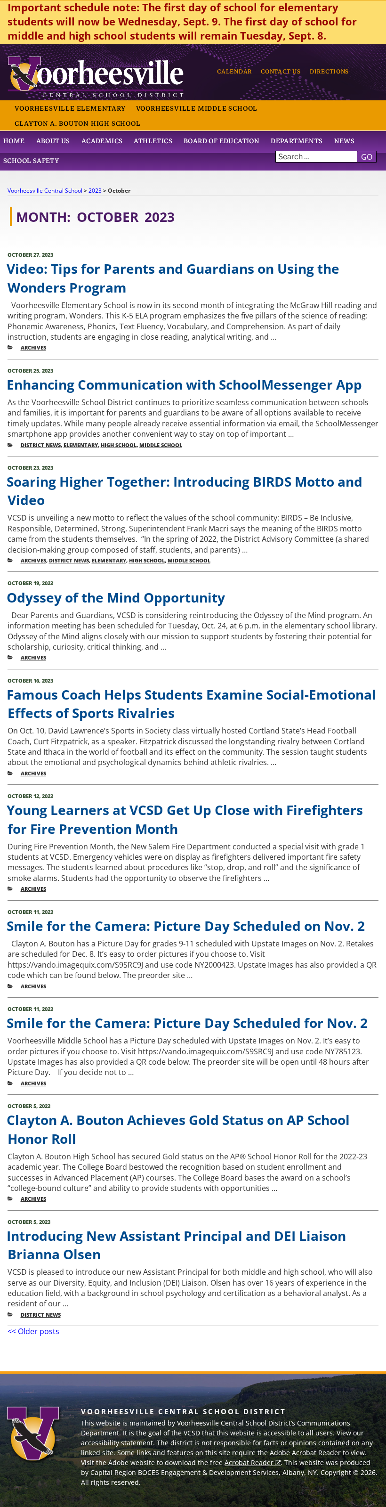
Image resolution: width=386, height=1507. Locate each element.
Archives (33, 347)
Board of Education (221, 141)
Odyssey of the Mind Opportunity (116, 597)
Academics (102, 141)
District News (41, 444)
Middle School (160, 444)
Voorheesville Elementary (70, 108)
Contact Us (280, 71)
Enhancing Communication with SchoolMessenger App (184, 384)
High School (119, 444)
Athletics (153, 141)
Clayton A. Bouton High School (77, 123)
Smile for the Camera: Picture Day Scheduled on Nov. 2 (186, 926)
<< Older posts (33, 1331)
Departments (296, 141)
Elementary (81, 444)
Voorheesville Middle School (197, 108)
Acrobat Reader (249, 1462)
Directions (329, 71)
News (344, 141)
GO (366, 157)
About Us (53, 141)
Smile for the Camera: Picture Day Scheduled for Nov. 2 (187, 1023)
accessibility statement (117, 1442)
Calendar (234, 71)
